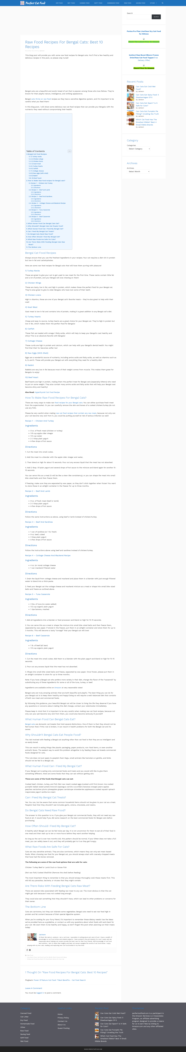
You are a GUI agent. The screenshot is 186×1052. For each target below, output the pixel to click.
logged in (40, 993)
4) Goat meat (36, 164)
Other (152, 3)
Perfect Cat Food (35, 3)
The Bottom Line (34, 247)
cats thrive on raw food (41, 99)
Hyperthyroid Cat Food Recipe (47, 392)
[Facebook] (27, 950)
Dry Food (59, 3)
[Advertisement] (70, 20)
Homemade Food (113, 3)
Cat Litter (24, 1017)
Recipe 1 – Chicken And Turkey (42, 183)
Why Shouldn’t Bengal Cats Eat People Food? (45, 226)
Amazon (57, 688)
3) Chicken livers (37, 161)
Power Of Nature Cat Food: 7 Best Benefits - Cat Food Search (60, 980)
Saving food (140, 3)
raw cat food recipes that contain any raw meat (76, 413)
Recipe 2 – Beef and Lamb (41, 190)
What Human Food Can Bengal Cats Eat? (43, 223)
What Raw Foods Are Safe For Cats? (42, 239)
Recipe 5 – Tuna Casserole (40, 210)
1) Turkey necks (36, 156)
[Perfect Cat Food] (22, 3)
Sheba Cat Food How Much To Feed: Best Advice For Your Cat (45, 959)
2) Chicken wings (37, 159)
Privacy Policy (63, 1018)
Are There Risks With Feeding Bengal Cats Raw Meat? (46, 243)
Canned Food (85, 3)
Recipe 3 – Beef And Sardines (42, 196)
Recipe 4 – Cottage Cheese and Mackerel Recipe (49, 203)
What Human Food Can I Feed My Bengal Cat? (45, 229)
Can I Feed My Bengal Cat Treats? (41, 231)
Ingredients (37, 185)
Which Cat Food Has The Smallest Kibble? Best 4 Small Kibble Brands (146, 122)
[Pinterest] (30, 950)
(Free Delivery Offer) (144, 57)
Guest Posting (64, 1028)
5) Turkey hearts (37, 166)
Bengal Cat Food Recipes (37, 154)
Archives (130, 168)
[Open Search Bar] (162, 3)
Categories (131, 145)
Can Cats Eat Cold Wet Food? (113, 1013)
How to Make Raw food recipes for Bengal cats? (46, 181)
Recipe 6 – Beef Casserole (41, 216)
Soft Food (98, 3)
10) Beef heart (36, 178)
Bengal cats (30, 724)
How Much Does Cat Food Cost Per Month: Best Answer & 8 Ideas (47, 957)
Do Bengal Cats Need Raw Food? (40, 234)
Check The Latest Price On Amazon (143, 42)
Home (60, 1014)
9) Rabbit (34, 176)
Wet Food (71, 3)
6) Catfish (34, 168)
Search (130, 13)
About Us (61, 1025)
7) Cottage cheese (37, 171)
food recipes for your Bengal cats (69, 403)
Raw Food (127, 3)
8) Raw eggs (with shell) (39, 173)
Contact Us (62, 1021)
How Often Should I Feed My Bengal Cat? (44, 237)
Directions (37, 187)
